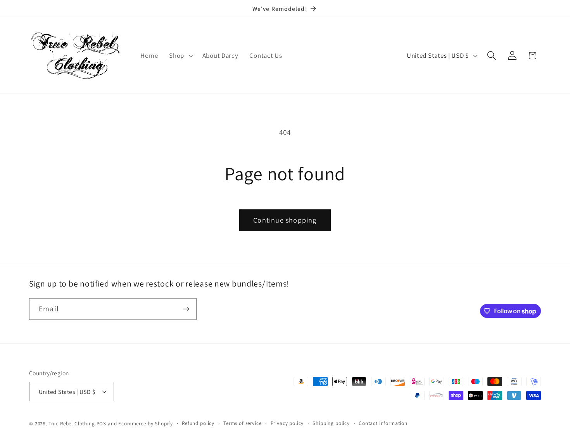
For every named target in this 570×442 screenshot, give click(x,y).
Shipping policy (331, 423)
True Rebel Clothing (71, 423)
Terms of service (242, 423)
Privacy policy (287, 423)
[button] (180, 56)
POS (102, 423)
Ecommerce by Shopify (145, 423)
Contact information (383, 423)
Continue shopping (284, 220)
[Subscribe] (186, 309)
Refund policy (198, 423)
